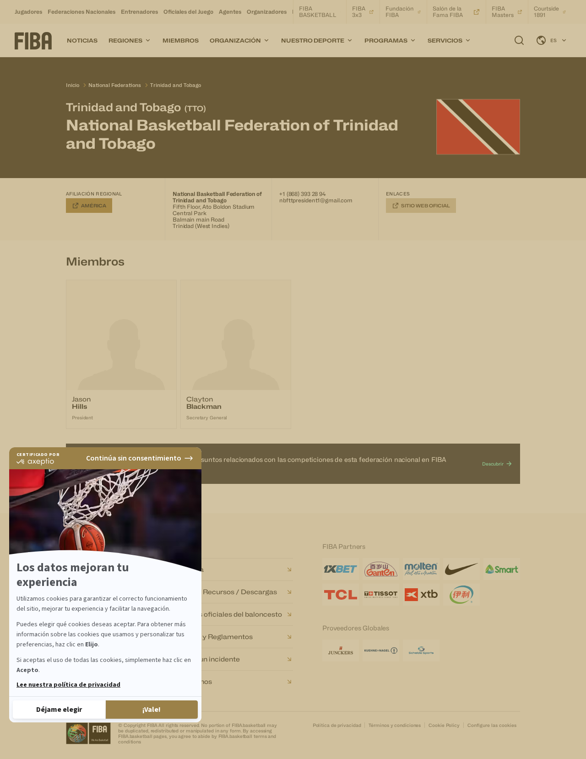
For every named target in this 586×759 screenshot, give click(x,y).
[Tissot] (381, 595)
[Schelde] (421, 650)
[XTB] (421, 595)
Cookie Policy (444, 725)
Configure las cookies (491, 725)
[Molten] (421, 569)
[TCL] (340, 595)
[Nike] (461, 569)
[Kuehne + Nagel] (381, 650)
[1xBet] (340, 569)
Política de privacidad (337, 725)
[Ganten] (381, 569)
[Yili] (461, 595)
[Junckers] (340, 650)
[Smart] (501, 569)
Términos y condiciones (395, 725)
